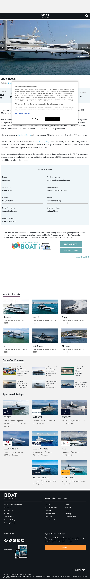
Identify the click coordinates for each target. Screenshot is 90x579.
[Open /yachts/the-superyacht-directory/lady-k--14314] (45, 307)
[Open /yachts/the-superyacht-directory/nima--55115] (74, 307)
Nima (64, 317)
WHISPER (38, 417)
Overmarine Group (54, 201)
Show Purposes (36, 119)
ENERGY (66, 417)
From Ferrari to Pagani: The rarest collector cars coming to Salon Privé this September (23, 371)
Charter (48, 511)
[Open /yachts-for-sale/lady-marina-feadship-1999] (16, 438)
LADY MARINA (11, 448)
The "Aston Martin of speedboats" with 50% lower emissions (81, 384)
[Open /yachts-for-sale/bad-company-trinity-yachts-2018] (45, 438)
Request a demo (71, 250)
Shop (67, 511)
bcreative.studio (71, 517)
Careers (7, 514)
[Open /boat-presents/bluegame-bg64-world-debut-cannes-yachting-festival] (9, 384)
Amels (64, 421)
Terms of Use (9, 517)
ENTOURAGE (68, 477)
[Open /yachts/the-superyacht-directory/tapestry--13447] (16, 307)
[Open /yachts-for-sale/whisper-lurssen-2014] (45, 407)
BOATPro (68, 507)
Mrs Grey (66, 346)
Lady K (36, 317)
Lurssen (36, 421)
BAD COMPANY (40, 448)
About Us (7, 507)
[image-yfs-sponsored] (7, 414)
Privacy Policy (9, 523)
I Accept (52, 119)
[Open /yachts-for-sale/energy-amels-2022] (74, 407)
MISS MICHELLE (41, 477)
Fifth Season (38, 346)
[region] (45, 103)
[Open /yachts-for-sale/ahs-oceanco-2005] (74, 438)
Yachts (47, 504)
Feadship (7, 452)
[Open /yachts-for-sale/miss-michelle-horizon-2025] (45, 467)
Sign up (65, 547)
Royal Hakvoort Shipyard (13, 421)
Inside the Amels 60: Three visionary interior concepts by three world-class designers (51, 371)
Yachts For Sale (51, 507)
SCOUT (7, 417)
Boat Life (48, 517)
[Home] (45, 16)
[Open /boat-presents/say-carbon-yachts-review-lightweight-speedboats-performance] (67, 384)
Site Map (68, 514)
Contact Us (8, 511)
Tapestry (7, 317)
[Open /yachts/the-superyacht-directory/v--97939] (16, 335)
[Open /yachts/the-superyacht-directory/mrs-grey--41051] (74, 335)
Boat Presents (50, 520)
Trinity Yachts (38, 452)
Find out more (70, 244)
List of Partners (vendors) (22, 113)
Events (67, 504)
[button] (2, 47)
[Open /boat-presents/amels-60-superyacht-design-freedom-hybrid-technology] (38, 371)
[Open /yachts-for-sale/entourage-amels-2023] (74, 467)
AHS (64, 448)
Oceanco (65, 452)
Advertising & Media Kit (13, 504)
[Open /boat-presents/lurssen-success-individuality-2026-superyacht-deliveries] (38, 384)
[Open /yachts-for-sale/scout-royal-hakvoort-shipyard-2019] (16, 407)
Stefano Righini (24, 135)
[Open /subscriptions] (19, 552)
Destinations (50, 514)
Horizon (36, 481)
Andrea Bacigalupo (42, 141)
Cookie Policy (9, 520)
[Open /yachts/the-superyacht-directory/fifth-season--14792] (45, 335)
